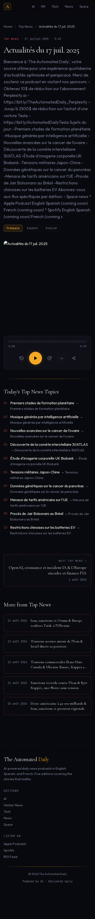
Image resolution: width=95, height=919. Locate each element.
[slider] (47, 344)
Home (8, 26)
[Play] (35, 358)
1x (61, 358)
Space (8, 824)
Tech (7, 812)
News (8, 818)
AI (5, 799)
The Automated (26, 759)
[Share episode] (74, 358)
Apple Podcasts (15, 844)
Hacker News (13, 805)
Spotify (9, 850)
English (51, 228)
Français (13, 228)
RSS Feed (10, 857)
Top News (25, 26)
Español (32, 228)
